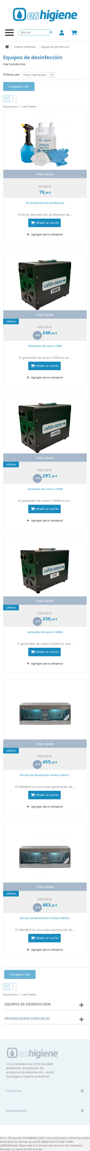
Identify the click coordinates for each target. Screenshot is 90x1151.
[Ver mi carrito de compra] (78, 33)
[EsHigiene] (45, 14)
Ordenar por (11, 74)
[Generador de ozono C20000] (45, 570)
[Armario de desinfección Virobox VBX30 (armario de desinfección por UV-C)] (45, 856)
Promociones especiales (27, 1018)
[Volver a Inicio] (7, 46)
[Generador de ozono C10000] (45, 427)
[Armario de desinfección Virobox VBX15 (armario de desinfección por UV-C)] (45, 713)
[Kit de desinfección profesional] (45, 144)
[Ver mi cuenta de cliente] (61, 34)
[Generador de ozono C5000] (45, 284)
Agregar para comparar (47, 234)
